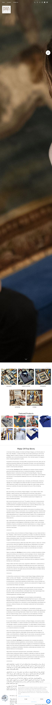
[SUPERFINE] (18, 398)
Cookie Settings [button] (33, 701)
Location (9, 2)
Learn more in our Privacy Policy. (24, 696)
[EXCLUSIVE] (9, 377)
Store (3, 2)
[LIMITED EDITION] (26, 377)
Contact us (15, 2)
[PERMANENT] (43, 377)
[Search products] (48, 53)
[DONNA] (34, 398)
